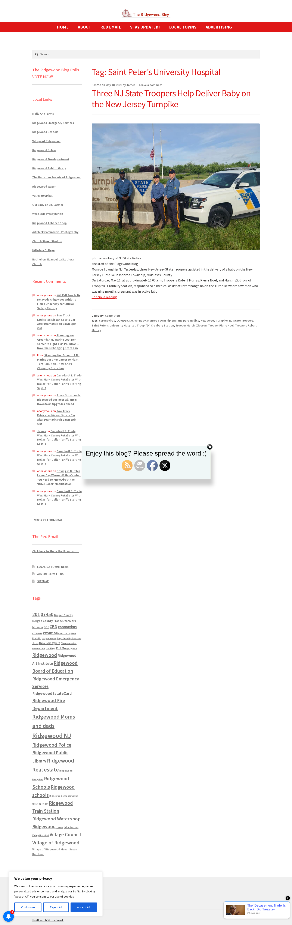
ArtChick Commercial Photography (55, 232)
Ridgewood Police (44, 150)
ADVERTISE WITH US (50, 574)
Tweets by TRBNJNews (47, 520)
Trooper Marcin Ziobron (191, 325)
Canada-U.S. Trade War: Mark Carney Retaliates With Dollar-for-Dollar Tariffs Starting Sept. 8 (59, 381)
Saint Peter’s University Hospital (113, 325)
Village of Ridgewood (46, 141)
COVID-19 (37, 633)
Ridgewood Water (44, 186)
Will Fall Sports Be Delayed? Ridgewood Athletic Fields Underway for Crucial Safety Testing (58, 301)
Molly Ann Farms (43, 114)
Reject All (56, 907)
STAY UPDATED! (145, 27)
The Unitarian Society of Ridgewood (56, 177)
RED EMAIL (110, 27)
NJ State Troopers (241, 320)
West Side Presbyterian (47, 214)
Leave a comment (150, 85)
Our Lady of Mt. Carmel (47, 205)
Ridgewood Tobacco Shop (49, 223)
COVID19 (122, 320)
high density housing (69, 638)
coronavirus (107, 320)
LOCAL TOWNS (182, 27)
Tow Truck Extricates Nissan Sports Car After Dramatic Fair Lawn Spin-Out (57, 321)
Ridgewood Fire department (50, 159)
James (131, 85)
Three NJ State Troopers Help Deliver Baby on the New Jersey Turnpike (171, 98)
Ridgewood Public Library (49, 168)
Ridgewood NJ (51, 736)
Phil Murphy (64, 648)
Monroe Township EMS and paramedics (173, 320)
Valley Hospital (42, 195)
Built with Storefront (47, 920)
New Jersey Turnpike (214, 320)
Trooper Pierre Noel (221, 325)
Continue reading (104, 297)
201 (36, 614)
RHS (74, 648)
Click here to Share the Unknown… (55, 551)
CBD (53, 626)
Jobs (35, 643)
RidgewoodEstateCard (52, 693)
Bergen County (63, 615)
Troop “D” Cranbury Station (155, 325)
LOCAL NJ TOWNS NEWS (53, 567)
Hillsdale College (43, 250)
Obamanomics (69, 643)
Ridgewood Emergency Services (53, 123)
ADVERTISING (219, 27)
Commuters (113, 315)
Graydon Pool (49, 638)
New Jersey (47, 643)
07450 (47, 614)
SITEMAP (43, 581)
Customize (28, 907)
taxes (59, 827)
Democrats (63, 633)
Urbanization (71, 827)
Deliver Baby (137, 320)
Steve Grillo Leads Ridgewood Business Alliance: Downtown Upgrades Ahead (59, 399)
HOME (63, 27)
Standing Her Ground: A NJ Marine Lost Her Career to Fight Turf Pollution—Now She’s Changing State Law (58, 341)
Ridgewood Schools (45, 132)
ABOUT (84, 27)
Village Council (65, 834)
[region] (56, 893)
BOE (46, 627)
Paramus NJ (38, 648)
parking (50, 648)
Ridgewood (44, 655)
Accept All (83, 907)
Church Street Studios (47, 241)
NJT (57, 643)
